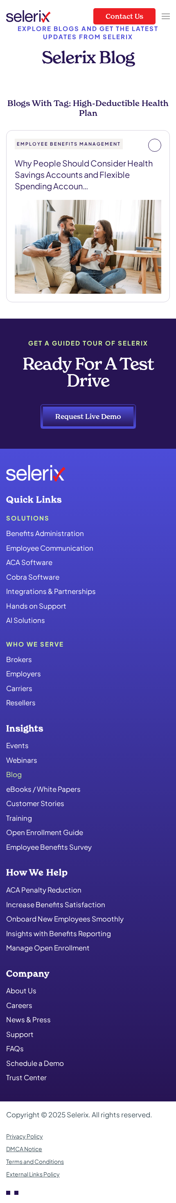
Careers (19, 1005)
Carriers (19, 688)
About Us (21, 990)
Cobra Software (32, 576)
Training (19, 817)
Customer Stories (35, 803)
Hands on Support (36, 605)
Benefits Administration (45, 533)
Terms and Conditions (35, 1161)
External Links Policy (33, 1174)
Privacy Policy (24, 1136)
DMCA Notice (24, 1148)
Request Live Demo (88, 416)
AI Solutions (25, 620)
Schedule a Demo (35, 1063)
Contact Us (124, 16)
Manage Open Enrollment (48, 947)
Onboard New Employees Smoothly (65, 918)
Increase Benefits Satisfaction (55, 904)
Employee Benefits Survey (49, 846)
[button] (166, 16)
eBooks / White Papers (43, 788)
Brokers (19, 659)
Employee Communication (49, 547)
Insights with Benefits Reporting (58, 933)
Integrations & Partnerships (51, 591)
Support (20, 1034)
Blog (14, 774)
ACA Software (29, 562)
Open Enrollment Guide (44, 832)
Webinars (21, 759)
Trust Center (26, 1077)
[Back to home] (28, 16)
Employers (23, 673)
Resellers (21, 702)
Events (17, 745)
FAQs (15, 1048)
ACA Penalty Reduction (43, 889)
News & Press (28, 1019)
